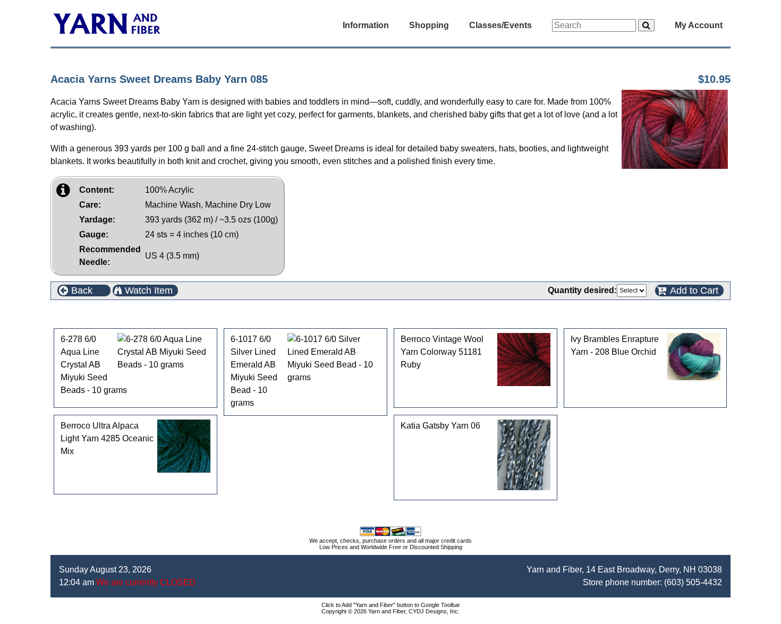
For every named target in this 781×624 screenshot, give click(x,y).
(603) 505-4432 (693, 582)
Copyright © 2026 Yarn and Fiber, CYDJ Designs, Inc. (390, 611)
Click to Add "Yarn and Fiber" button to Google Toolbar (390, 605)
